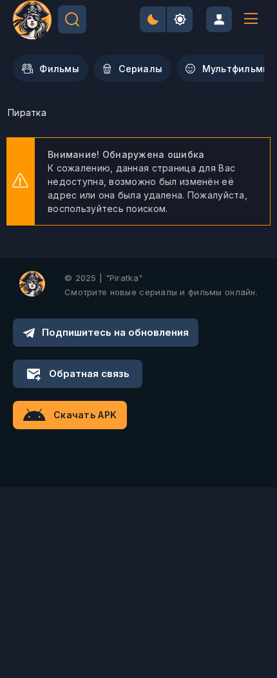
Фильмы (59, 68)
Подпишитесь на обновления (115, 332)
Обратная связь (89, 373)
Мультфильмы (236, 68)
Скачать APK (85, 414)
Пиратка (27, 112)
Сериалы (140, 68)
